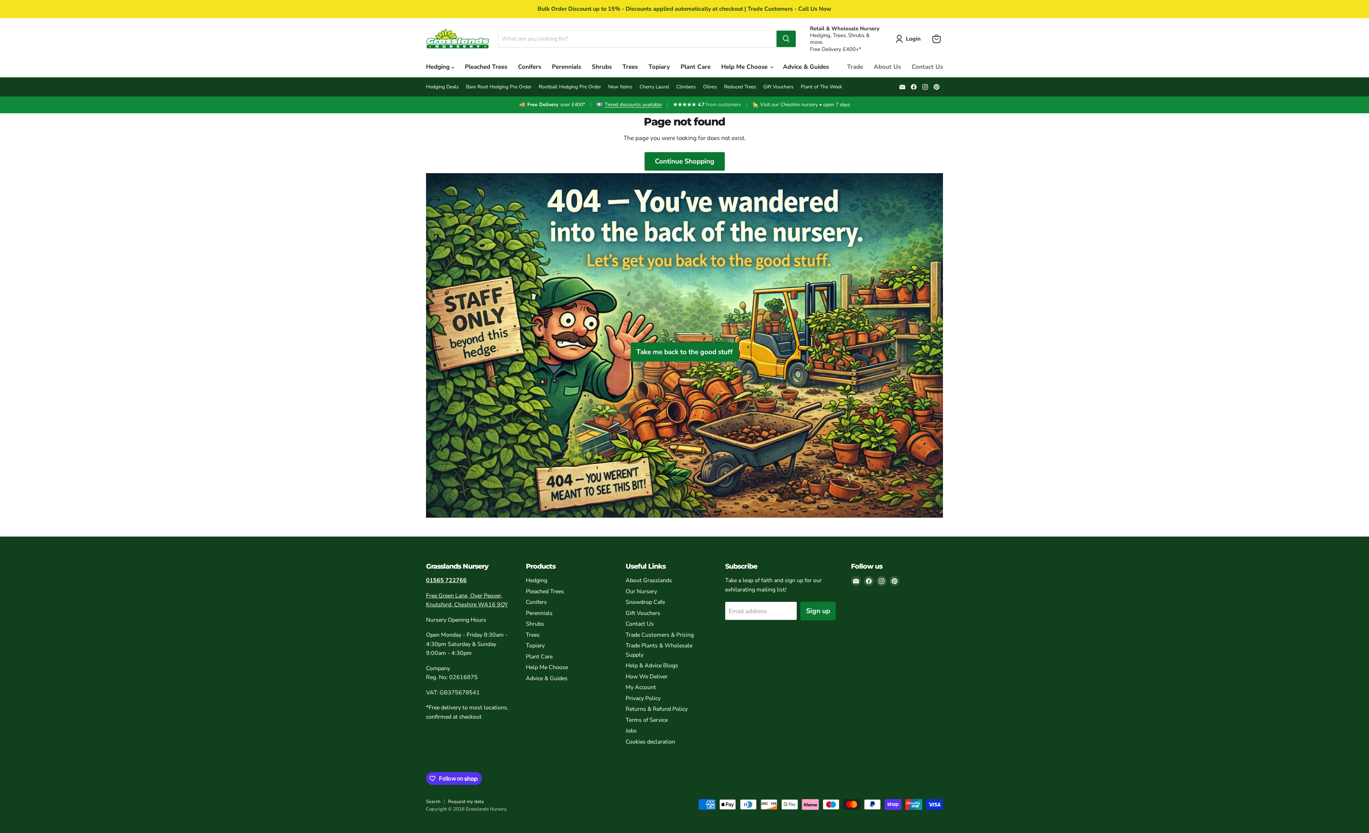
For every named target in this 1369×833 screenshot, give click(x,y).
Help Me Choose (745, 67)
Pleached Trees (486, 67)
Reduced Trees (740, 87)
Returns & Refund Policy (657, 709)
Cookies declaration (650, 742)
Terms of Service (647, 720)
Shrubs (602, 67)
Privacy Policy (643, 698)
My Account (641, 687)
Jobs (631, 731)
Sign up (818, 611)
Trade (855, 67)
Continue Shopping (684, 161)
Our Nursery (641, 591)
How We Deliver (647, 677)
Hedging (438, 67)
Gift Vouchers (778, 87)
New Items (620, 87)
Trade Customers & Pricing (660, 635)
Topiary (659, 67)
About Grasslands (649, 580)
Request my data (466, 801)
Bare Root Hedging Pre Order (499, 87)
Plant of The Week (821, 87)
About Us (887, 67)
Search (433, 801)
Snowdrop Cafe (645, 602)
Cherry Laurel (654, 87)
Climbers (686, 87)
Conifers (529, 67)
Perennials (566, 67)
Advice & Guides (806, 67)
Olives (710, 87)
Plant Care (696, 67)
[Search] (786, 39)
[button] (909, 39)
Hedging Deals (442, 87)
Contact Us (927, 67)
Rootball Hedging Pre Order (570, 87)
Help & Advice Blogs (652, 665)
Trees (630, 67)
